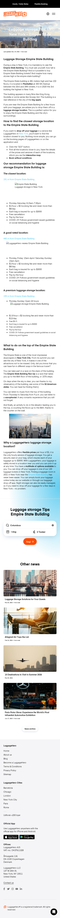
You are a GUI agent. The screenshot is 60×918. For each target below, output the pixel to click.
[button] (54, 911)
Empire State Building (38, 474)
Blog (5, 758)
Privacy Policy (9, 770)
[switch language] (48, 14)
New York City (10, 799)
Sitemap (7, 774)
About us (7, 754)
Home (6, 750)
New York (23, 133)
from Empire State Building (18, 296)
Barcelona (8, 787)
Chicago (7, 791)
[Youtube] (16, 889)
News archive (30, 729)
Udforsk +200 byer (11, 815)
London (7, 795)
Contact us (8, 882)
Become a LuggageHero (14, 762)
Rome (6, 807)
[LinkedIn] (21, 889)
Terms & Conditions (12, 766)
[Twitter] (8, 889)
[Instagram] (12, 889)
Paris (5, 803)
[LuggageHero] (15, 15)
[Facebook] (4, 889)
